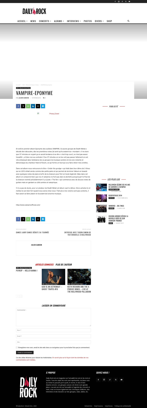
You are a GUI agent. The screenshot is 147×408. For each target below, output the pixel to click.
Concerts (44, 21)
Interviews (73, 21)
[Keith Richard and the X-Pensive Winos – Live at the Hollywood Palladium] (79, 277)
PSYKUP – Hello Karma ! (26, 270)
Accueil (22, 21)
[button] (128, 21)
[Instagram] (118, 1)
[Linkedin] (33, 106)
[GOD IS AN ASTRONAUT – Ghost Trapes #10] (53, 277)
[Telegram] (43, 106)
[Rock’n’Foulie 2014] (101, 198)
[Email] (38, 106)
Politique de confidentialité (123, 406)
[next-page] (20, 296)
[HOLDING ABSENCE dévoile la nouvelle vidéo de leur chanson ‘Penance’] (101, 219)
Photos (88, 21)
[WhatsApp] (28, 106)
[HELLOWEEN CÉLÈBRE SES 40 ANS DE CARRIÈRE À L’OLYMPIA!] (101, 187)
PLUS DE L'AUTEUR (64, 264)
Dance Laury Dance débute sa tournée (32, 232)
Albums (58, 21)
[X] (125, 1)
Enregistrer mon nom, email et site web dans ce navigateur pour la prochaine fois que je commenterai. (54, 347)
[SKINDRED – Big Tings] (101, 208)
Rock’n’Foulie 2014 (115, 195)
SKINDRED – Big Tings (116, 206)
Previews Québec (114, 189)
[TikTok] (122, 1)
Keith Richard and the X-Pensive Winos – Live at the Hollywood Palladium (79, 289)
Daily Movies (109, 406)
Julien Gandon (24, 98)
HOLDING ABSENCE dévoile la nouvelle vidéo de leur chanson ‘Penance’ (118, 218)
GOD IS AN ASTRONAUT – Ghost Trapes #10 (52, 288)
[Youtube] (129, 1)
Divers (98, 21)
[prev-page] (17, 296)
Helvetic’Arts (88, 406)
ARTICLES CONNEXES (44, 264)
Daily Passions (98, 406)
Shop (109, 21)
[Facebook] (115, 1)
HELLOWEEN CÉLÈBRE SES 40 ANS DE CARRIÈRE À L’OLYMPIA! (119, 185)
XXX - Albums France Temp (30, 85)
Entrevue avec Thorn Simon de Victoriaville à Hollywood (77, 233)
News (33, 21)
